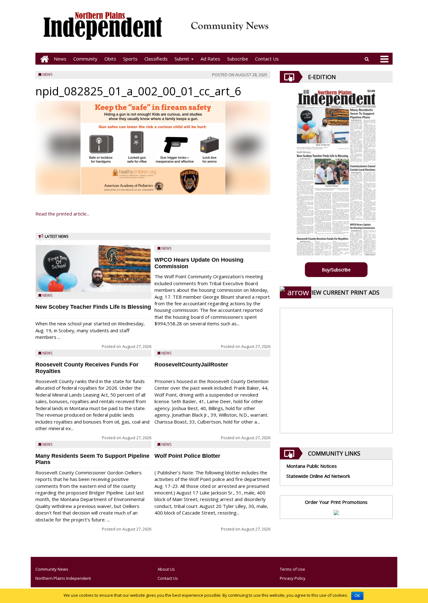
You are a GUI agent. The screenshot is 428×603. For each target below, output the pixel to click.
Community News (51, 569)
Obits (110, 59)
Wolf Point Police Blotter (187, 456)
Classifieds (156, 59)
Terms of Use (292, 569)
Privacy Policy (292, 578)
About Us (166, 569)
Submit (183, 59)
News (60, 59)
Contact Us (267, 59)
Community (85, 59)
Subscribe (237, 59)
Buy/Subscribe (336, 270)
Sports (130, 59)
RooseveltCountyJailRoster (191, 364)
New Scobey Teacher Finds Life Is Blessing (93, 307)
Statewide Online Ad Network (318, 476)
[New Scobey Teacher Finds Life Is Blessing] (93, 284)
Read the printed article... (62, 214)
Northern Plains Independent (63, 578)
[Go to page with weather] (333, 30)
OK (357, 596)
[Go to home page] (42, 59)
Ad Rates (210, 59)
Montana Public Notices (311, 466)
